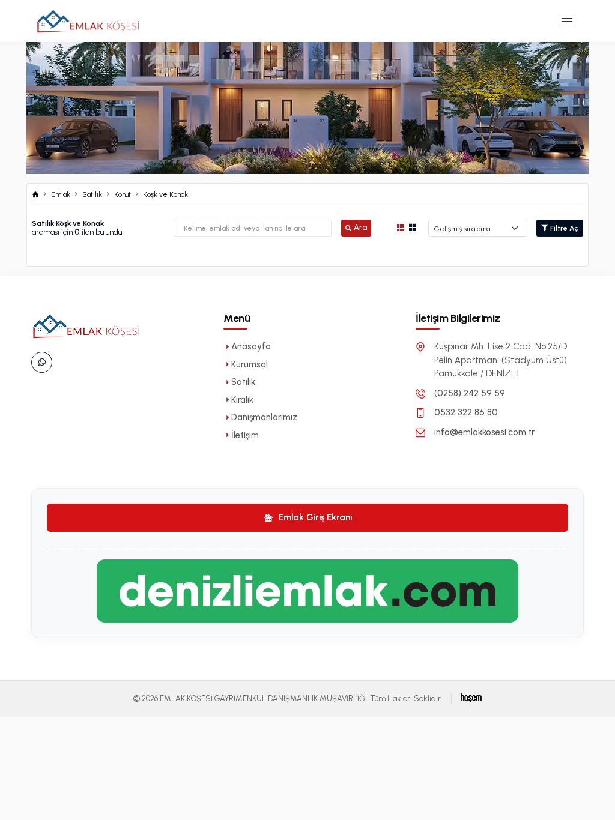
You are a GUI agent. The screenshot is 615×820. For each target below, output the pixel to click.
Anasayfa (251, 346)
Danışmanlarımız (264, 417)
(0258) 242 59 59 (469, 393)
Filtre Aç (563, 228)
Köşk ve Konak (165, 194)
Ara (360, 227)
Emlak (60, 194)
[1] (567, 21)
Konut (122, 194)
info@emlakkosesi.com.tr (484, 432)
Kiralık (242, 399)
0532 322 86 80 (466, 412)
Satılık (92, 194)
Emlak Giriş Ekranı (314, 517)
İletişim (245, 435)
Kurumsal (249, 364)
